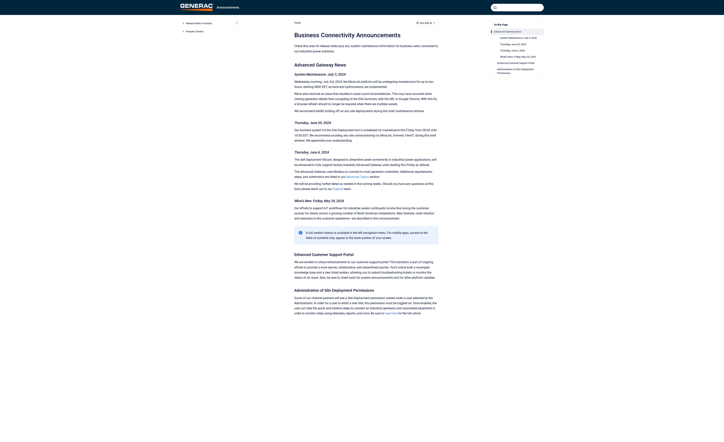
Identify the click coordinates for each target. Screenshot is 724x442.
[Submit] (495, 8)
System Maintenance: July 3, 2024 (518, 37)
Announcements (228, 7)
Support (338, 189)
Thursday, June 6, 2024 (512, 50)
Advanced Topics (357, 177)
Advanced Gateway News (507, 31)
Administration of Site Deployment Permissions (515, 71)
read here (391, 313)
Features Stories (194, 31)
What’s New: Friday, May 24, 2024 (518, 56)
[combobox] (517, 7)
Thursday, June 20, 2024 (513, 44)
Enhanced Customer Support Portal (515, 63)
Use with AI (426, 23)
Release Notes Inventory (199, 23)
